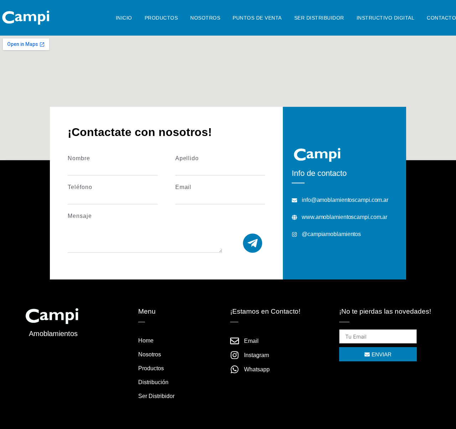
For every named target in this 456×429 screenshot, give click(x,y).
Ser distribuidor (319, 18)
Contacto (441, 18)
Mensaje (80, 216)
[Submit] (252, 243)
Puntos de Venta (257, 18)
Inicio (124, 18)
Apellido (187, 158)
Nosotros (205, 18)
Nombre (79, 158)
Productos (161, 18)
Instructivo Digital (386, 18)
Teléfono (80, 187)
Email (183, 187)
